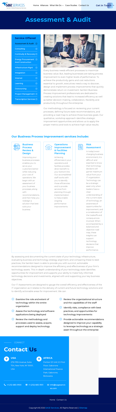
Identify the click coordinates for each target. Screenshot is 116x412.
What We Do (56, 5)
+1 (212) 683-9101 (35, 385)
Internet (18, 78)
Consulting (20, 49)
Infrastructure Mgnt (24, 68)
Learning (19, 83)
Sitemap (83, 408)
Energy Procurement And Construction (24, 60)
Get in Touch (103, 5)
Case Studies (71, 5)
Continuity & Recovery (25, 54)
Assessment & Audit (24, 43)
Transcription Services (25, 99)
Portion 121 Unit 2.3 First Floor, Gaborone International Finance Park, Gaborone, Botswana (54, 369)
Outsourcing (20, 89)
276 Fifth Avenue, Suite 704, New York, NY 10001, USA (22, 365)
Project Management (25, 94)
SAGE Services (52, 408)
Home (36, 5)
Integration (20, 73)
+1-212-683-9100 (14, 385)
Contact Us (84, 5)
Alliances (44, 5)
